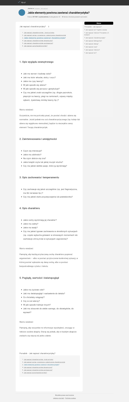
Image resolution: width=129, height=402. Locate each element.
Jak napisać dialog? (92, 44)
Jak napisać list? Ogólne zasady (96, 30)
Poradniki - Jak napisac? (93, 27)
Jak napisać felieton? (92, 50)
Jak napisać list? (91, 53)
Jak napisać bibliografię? (93, 41)
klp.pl (23, 2)
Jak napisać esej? (91, 47)
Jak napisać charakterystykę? (95, 38)
